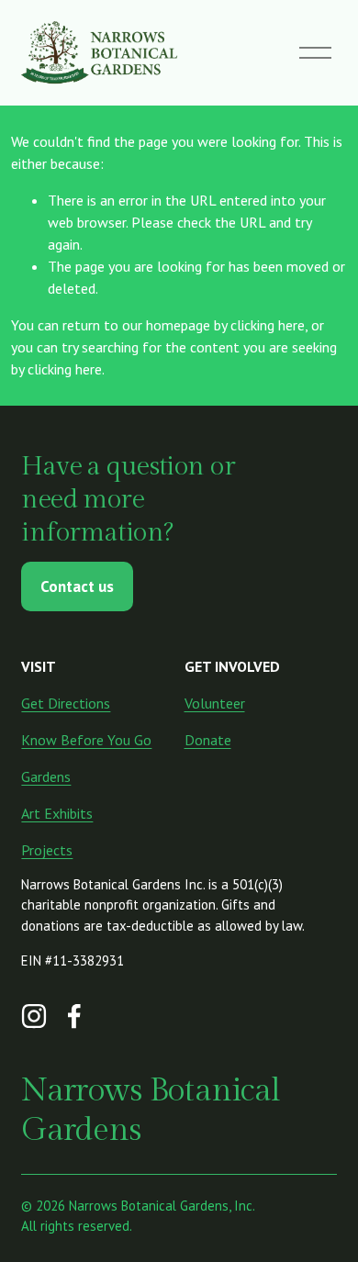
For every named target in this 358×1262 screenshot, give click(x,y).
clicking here (267, 325)
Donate (208, 740)
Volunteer (215, 703)
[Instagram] (34, 1016)
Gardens (46, 776)
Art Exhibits (57, 813)
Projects (47, 850)
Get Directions (65, 703)
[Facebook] (74, 1016)
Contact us (77, 586)
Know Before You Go (86, 740)
